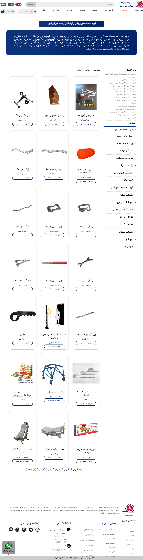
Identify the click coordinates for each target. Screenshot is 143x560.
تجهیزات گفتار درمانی (89, 551)
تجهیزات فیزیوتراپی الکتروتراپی (125, 97)
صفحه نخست (130, 527)
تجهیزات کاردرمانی (90, 545)
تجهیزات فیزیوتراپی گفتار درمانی (125, 92)
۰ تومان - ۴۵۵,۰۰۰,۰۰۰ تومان (125, 129)
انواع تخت (112, 539)
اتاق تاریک (111, 552)
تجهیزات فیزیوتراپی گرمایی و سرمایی (123, 83)
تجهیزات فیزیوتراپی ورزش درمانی (124, 100)
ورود (34, 11)
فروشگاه (124, 10)
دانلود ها (82, 10)
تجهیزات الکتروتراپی (109, 534)
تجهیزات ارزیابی (90, 535)
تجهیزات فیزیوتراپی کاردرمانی (126, 95)
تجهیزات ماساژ (110, 556)
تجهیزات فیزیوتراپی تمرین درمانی (124, 86)
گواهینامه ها (109, 10)
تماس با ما (56, 10)
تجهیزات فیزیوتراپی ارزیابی (126, 80)
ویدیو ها (94, 10)
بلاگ (44, 10)
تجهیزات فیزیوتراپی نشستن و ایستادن (123, 89)
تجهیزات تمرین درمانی (88, 556)
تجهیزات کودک (110, 543)
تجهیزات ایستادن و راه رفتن (107, 530)
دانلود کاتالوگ (130, 540)
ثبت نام (29, 11)
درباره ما (69, 10)
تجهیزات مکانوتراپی (89, 530)
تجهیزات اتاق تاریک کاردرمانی (126, 109)
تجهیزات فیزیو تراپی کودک (127, 115)
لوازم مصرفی (131, 118)
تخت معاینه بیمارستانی (127, 106)
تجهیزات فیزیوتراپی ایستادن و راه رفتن (123, 112)
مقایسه (94, 80)
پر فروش (133, 103)
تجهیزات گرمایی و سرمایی (87, 540)
